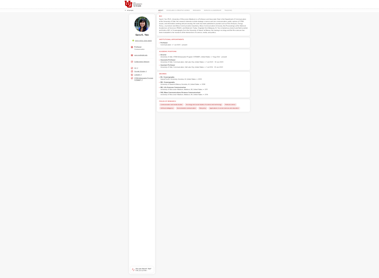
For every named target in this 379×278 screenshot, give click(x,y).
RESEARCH (197, 10)
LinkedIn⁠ (137, 75)
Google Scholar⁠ (139, 71)
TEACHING (228, 10)
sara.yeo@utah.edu (140, 55)
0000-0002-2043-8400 (143, 41)
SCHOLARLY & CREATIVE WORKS (178, 10)
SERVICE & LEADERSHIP (212, 10)
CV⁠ (135, 68)
